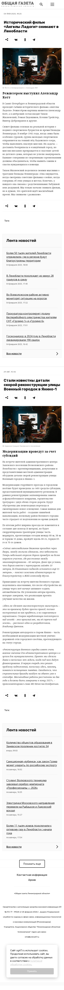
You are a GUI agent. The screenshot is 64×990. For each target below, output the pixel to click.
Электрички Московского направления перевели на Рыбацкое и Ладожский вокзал (30, 806)
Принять (32, 971)
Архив (32, 879)
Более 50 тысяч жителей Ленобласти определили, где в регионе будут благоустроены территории (28, 256)
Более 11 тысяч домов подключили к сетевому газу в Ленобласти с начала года (29, 829)
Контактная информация (32, 874)
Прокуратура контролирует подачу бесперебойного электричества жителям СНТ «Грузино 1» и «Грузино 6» (31, 317)
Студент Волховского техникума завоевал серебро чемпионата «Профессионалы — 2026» (26, 784)
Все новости (14, 353)
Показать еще (32, 863)
